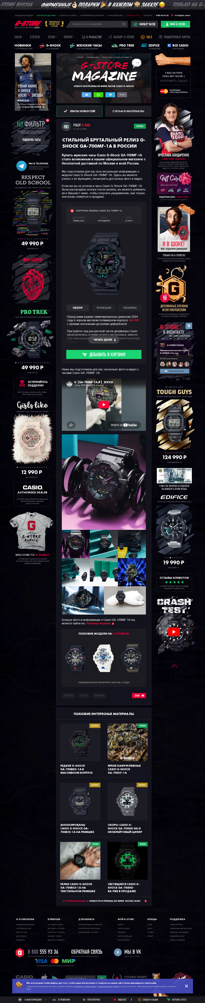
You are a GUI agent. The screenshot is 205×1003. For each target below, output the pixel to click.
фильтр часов (147, 24)
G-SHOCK (68, 696)
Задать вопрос (176, 925)
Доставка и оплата (56, 928)
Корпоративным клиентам (92, 15)
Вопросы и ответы (68, 15)
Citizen (34, 37)
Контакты (148, 15)
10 (38, 238)
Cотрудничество (23, 928)
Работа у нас (21, 932)
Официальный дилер (24, 15)
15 (47, 362)
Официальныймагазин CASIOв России (54, 24)
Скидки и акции (150, 1000)
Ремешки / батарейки (179, 932)
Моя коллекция (125, 936)
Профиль (122, 932)
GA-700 (134, 320)
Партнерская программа (89, 928)
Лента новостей (82, 111)
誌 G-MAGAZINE (92, 37)
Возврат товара (55, 936)
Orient (68, 37)
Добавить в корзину (108, 355)
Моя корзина (124, 928)
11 (40, 238)
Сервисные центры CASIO (181, 928)
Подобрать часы (177, 936)
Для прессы (21, 936)
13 (45, 238)
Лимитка (99, 696)
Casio (18, 37)
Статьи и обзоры (177, 940)
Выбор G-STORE (124, 37)
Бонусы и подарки (56, 940)
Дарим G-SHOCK (133, 15)
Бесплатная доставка (46, 15)
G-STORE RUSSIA (175, 345)
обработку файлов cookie (85, 986)
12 (42, 238)
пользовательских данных (109, 986)
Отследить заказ (182, 15)
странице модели (97, 623)
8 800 (43, 952)
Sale (149, 37)
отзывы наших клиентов (135, 978)
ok (101, 978)
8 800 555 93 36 (162, 15)
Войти (120, 925)
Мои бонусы (123, 940)
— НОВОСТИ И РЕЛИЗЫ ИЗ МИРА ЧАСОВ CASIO (102, 901)
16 (49, 362)
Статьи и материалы (128, 111)
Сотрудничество (115, 15)
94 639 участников (168, 359)
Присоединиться (176, 371)
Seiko (51, 37)
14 (47, 238)
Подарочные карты (177, 37)
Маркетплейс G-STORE (88, 932)
